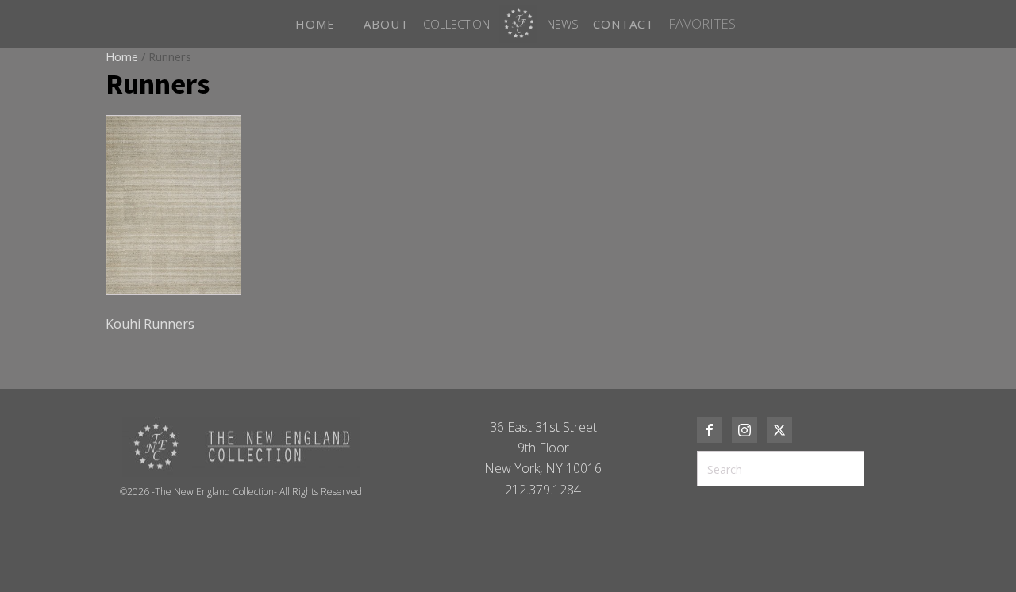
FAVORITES (702, 23)
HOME (315, 24)
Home (122, 56)
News (563, 24)
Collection (456, 24)
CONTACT (623, 24)
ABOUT (386, 24)
